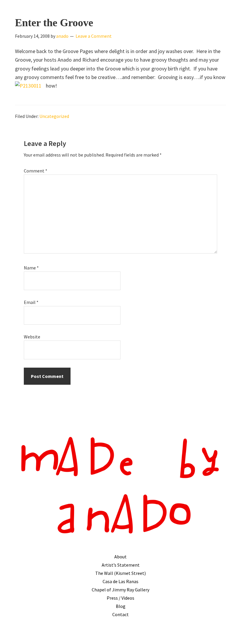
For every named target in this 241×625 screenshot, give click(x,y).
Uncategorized (54, 116)
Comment (35, 171)
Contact (120, 614)
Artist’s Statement (121, 565)
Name (31, 268)
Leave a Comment (94, 36)
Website (32, 337)
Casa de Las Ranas (120, 581)
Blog (120, 606)
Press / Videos (120, 598)
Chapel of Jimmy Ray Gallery (120, 590)
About (120, 557)
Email (31, 302)
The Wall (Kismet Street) (120, 573)
